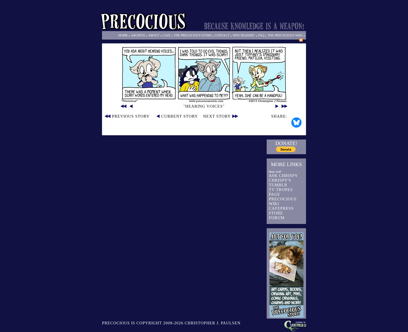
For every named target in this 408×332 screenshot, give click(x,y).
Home (123, 35)
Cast (167, 35)
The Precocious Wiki (285, 35)
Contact (222, 35)
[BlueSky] (296, 122)
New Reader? (244, 35)
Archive (138, 35)
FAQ (261, 35)
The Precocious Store (192, 35)
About (153, 35)
